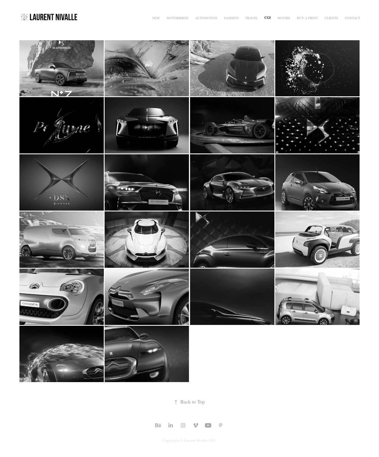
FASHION (231, 18)
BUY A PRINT (307, 18)
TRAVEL (251, 18)
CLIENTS (331, 18)
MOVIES (283, 18)
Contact (352, 18)
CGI (267, 17)
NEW (156, 18)
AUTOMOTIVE (206, 18)
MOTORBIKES (177, 18)
